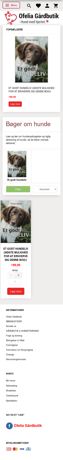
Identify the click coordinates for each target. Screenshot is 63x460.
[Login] (47, 5)
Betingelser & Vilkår (15, 340)
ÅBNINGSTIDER (14, 321)
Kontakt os (11, 326)
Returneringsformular (16, 359)
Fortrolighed (11, 345)
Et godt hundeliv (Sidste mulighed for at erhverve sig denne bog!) (31, 89)
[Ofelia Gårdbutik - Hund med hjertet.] (31, 18)
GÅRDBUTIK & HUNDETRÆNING (22, 330)
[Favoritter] (38, 5)
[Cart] (55, 5)
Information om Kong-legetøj (19, 349)
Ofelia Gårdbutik (14, 316)
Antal (15, 270)
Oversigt (10, 354)
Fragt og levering (14, 335)
